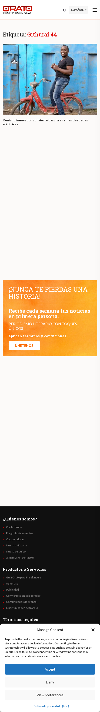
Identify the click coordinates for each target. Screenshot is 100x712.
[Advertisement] (50, 207)
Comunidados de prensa (21, 601)
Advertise (12, 583)
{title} (65, 706)
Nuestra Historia (16, 545)
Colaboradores (15, 539)
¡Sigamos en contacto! (20, 557)
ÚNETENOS (24, 346)
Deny (50, 682)
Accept (50, 669)
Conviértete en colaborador (23, 595)
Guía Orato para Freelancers (23, 577)
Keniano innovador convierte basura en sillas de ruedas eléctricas (45, 122)
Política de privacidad (47, 706)
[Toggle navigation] (94, 10)
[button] (93, 629)
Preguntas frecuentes (19, 533)
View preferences (50, 695)
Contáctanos (14, 527)
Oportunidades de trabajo (22, 608)
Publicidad (12, 589)
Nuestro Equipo (16, 551)
